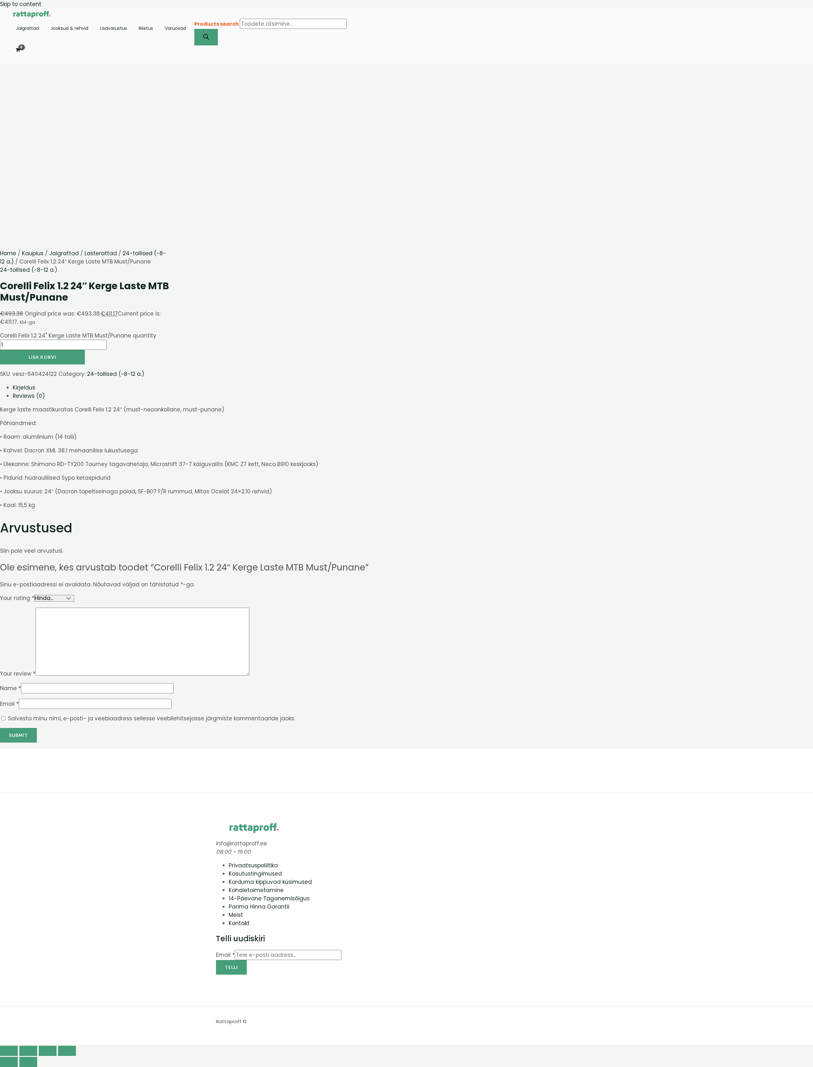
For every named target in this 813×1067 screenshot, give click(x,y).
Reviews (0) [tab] (29, 396)
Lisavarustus (113, 28)
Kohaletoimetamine (256, 890)
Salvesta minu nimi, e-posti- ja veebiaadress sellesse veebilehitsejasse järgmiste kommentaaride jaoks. (151, 718)
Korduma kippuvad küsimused (270, 882)
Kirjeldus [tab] (24, 387)
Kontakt (239, 923)
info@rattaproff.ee (241, 843)
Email (9, 704)
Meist (236, 915)
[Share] (48, 1051)
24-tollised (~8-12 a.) (28, 270)
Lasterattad (100, 253)
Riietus (146, 28)
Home (8, 253)
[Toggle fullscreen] (28, 1051)
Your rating (17, 598)
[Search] (206, 37)
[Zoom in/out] (9, 1051)
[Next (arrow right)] (28, 1062)
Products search (217, 24)
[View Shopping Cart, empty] (18, 50)
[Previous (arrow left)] (9, 1062)
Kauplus (33, 253)
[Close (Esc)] (67, 1051)
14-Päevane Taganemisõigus (269, 898)
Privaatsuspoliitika (253, 865)
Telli (231, 967)
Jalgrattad (27, 28)
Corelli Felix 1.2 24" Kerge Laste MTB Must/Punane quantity (78, 335)
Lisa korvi (42, 357)
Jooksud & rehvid (69, 28)
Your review (18, 673)
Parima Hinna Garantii (259, 906)
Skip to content (20, 4)
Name (10, 688)
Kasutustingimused (255, 873)
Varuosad (175, 28)
